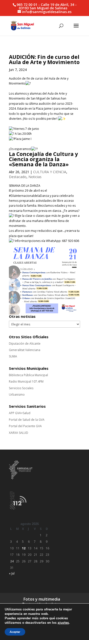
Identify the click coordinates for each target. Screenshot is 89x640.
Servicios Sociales (21, 388)
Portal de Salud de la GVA (26, 420)
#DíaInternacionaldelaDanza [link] (29, 196)
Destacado (17, 176)
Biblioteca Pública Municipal (28, 375)
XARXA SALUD (18, 433)
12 (23, 548)
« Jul (12, 573)
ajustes (63, 623)
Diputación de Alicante (25, 343)
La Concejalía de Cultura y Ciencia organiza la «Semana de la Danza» (43, 159)
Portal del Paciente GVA (25, 426)
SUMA (13, 356)
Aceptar (15, 632)
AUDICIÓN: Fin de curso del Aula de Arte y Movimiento (44, 59)
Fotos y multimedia (41, 599)
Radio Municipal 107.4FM (26, 381)
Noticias (35, 176)
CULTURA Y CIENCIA (49, 171)
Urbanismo (17, 394)
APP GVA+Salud (19, 413)
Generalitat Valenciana (24, 350)
